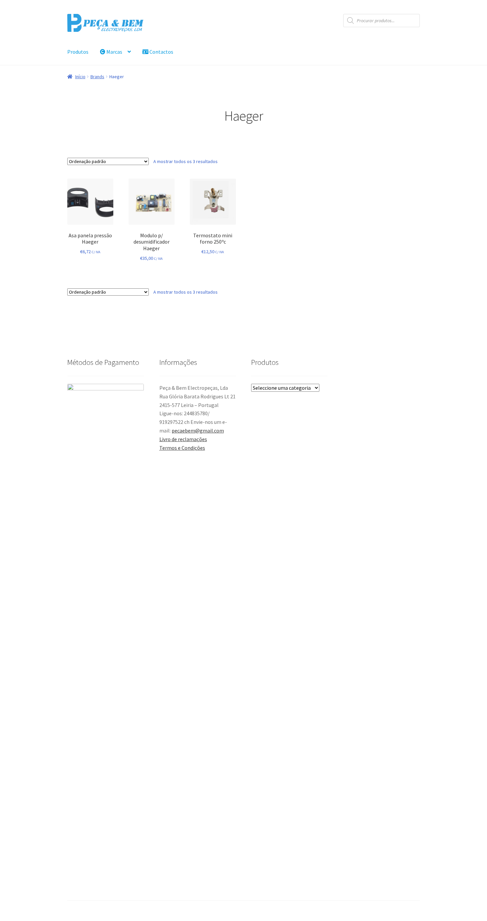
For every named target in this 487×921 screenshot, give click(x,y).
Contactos (160, 51)
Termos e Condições (182, 447)
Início (80, 77)
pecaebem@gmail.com (198, 430)
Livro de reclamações (183, 439)
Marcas (113, 51)
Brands (97, 77)
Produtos (77, 51)
